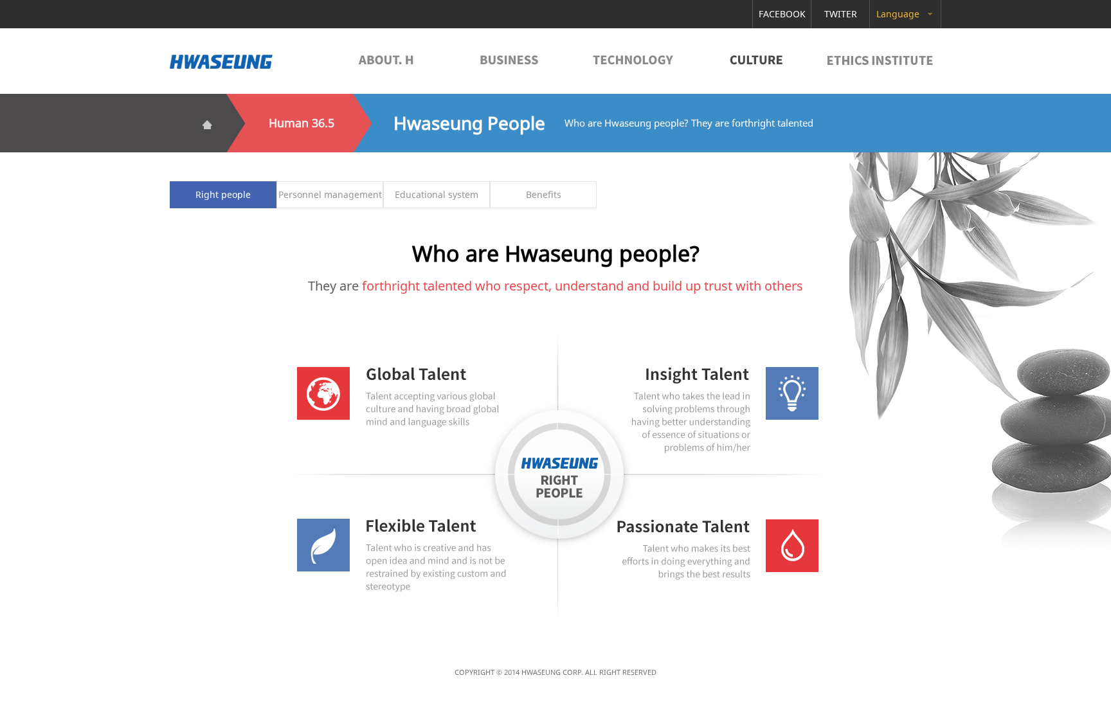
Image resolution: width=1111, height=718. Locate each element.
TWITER (840, 14)
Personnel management (330, 194)
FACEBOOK (782, 14)
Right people (223, 194)
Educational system (436, 194)
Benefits (543, 194)
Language (897, 14)
